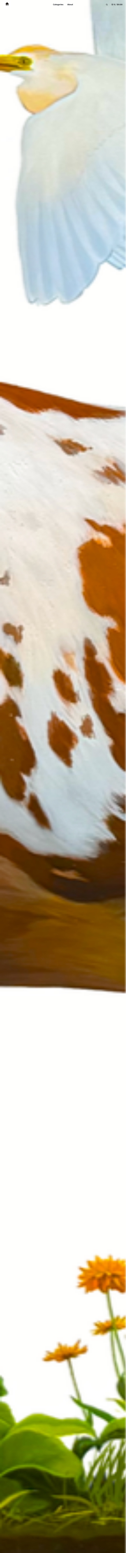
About (70, 4)
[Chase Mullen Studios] (7, 5)
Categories (58, 4)
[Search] (107, 4)
